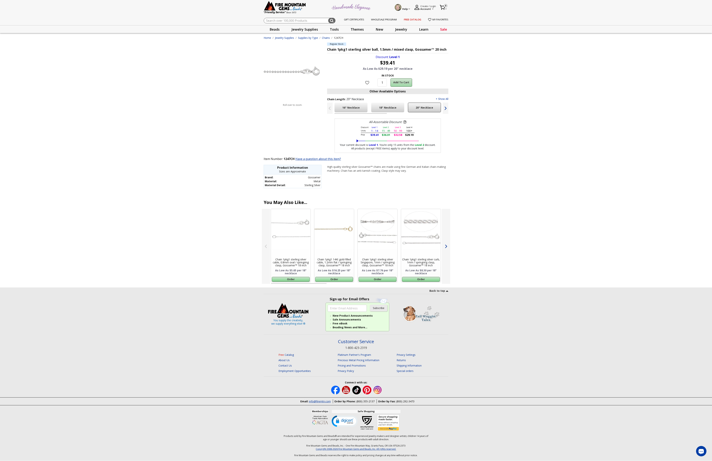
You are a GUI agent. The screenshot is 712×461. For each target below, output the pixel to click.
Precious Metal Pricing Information (358, 360)
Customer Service (356, 341)
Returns (401, 360)
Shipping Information (409, 365)
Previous (330, 108)
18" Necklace (387, 107)
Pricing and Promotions (352, 365)
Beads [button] (275, 29)
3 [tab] (387, 285)
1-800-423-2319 (356, 348)
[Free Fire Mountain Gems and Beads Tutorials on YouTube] (346, 390)
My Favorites (440, 19)
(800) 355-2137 (365, 401)
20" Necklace (424, 107)
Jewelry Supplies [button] (304, 29)
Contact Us (285, 365)
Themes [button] (357, 29)
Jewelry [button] (401, 29)
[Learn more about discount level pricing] (404, 122)
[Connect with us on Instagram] (377, 390)
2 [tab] (390, 115)
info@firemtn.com (320, 401)
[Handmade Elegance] (351, 6)
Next (445, 108)
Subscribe (378, 308)
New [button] (379, 29)
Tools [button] (334, 29)
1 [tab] (336, 115)
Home (267, 38)
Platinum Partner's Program (354, 355)
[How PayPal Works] (388, 423)
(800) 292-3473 (405, 401)
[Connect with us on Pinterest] (367, 390)
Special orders (405, 371)
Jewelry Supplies (284, 38)
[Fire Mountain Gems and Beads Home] (285, 7)
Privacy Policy (346, 371)
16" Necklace (351, 107)
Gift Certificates (354, 19)
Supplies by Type (308, 38)
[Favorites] (367, 82)
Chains (326, 38)
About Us (284, 360)
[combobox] (299, 20)
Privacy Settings (406, 355)
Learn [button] (423, 29)
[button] (345, 421)
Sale (443, 29)
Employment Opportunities (294, 371)
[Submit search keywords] (331, 20)
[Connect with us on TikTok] (357, 390)
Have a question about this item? (318, 159)
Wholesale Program (384, 19)
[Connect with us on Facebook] (336, 390)
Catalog (286, 355)
